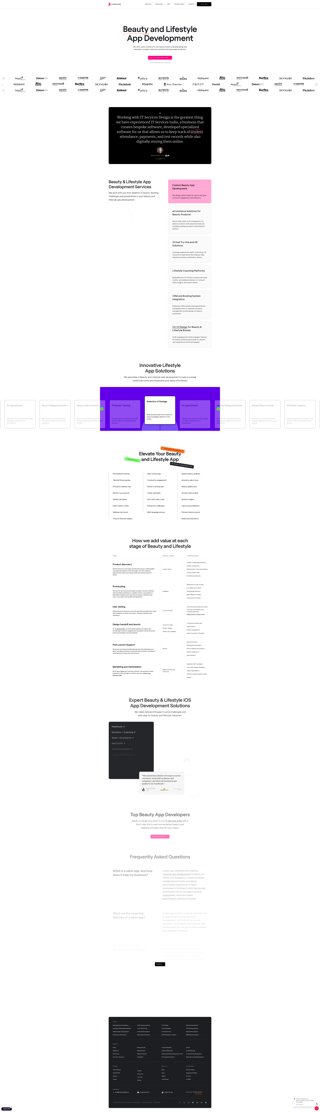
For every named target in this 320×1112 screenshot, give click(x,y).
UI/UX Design (165, 1025)
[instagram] (188, 1102)
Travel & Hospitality (121, 748)
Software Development (192, 1025)
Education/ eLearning (118, 1057)
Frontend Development (192, 1028)
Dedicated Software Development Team (172, 1053)
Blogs (163, 1069)
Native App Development (143, 1034)
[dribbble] (205, 1102)
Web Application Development (120, 1025)
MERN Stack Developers (192, 1034)
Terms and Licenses (147, 1102)
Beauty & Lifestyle (141, 1053)
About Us (115, 1076)
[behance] (201, 1102)
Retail (114, 1047)
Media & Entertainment (123, 758)
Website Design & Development (121, 1031)
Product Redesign (166, 1028)
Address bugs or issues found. (196, 614)
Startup (139, 1080)
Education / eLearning (122, 732)
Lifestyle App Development (176, 873)
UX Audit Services (166, 1031)
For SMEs (188, 1079)
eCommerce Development (120, 1034)
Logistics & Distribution (123, 753)
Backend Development (192, 1031)
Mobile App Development (143, 1025)
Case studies (165, 1079)
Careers (139, 1070)
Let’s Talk (204, 4)
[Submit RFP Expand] (11, 1107)
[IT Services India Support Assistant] (317, 1108)
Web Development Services (193, 952)
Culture (115, 1079)
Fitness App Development (168, 1057)
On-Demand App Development (194, 1053)
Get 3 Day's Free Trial (159, 835)
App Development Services (180, 956)
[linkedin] (197, 1102)
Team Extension (117, 1069)
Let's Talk (139, 1077)
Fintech (115, 764)
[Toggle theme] (317, 1104)
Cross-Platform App (142, 1028)
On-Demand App (120, 774)
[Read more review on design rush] (194, 1092)
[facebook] (180, 1102)
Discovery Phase (190, 1069)
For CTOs (188, 1076)
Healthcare (117, 726)
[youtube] (193, 1102)
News (163, 1073)
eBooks (163, 1076)
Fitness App (117, 769)
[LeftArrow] (102, 409)
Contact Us (140, 1074)
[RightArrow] (218, 409)
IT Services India (120, 629)
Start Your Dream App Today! (158, 57)
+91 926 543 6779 (144, 1092)
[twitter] (184, 1102)
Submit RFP (6, 1109)
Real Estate (117, 742)
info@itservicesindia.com (122, 1092)
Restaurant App (141, 1047)
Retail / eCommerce (121, 737)
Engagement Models (191, 1073)
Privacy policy (157, 1102)
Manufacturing (141, 1050)
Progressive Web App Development (122, 1028)
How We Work (116, 1073)
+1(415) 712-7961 (168, 1092)
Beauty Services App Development (195, 1057)
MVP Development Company (169, 1034)
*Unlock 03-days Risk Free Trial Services (160, 62)
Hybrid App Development (143, 1031)
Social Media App (190, 1050)
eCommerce (116, 1053)
